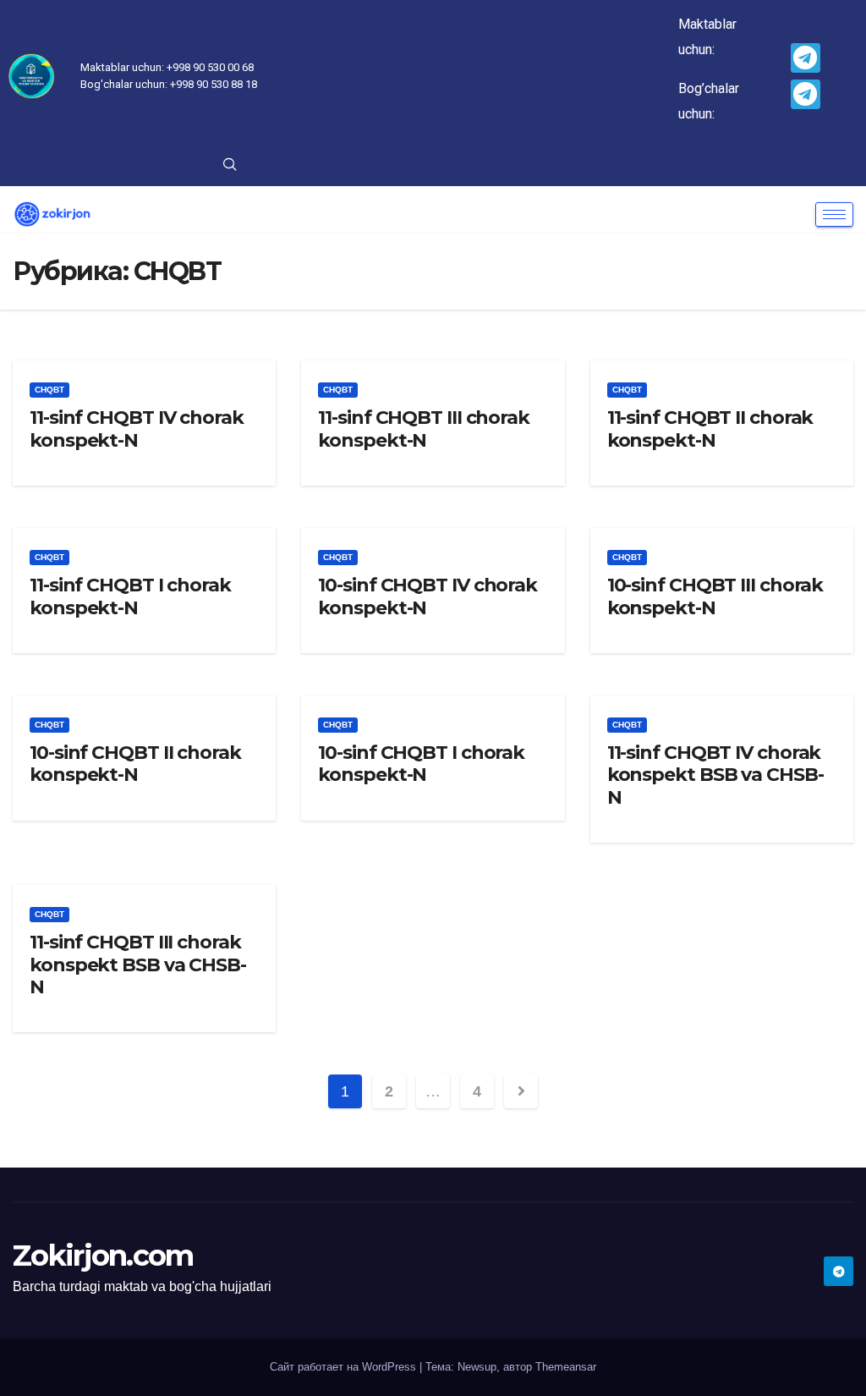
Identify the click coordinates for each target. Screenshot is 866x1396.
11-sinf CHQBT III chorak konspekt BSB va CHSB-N (138, 964)
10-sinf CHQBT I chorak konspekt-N (421, 763)
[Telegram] (805, 58)
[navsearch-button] (230, 166)
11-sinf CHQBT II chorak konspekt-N (710, 428)
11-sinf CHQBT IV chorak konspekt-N (137, 428)
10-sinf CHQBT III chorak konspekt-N (715, 596)
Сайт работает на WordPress (344, 1366)
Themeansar (565, 1366)
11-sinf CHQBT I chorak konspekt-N (130, 596)
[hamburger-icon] (834, 214)
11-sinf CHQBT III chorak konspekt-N (423, 428)
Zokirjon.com (103, 1255)
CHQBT (49, 389)
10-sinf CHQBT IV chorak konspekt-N (427, 596)
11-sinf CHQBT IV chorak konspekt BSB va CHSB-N (715, 775)
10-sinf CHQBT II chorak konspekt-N (135, 763)
